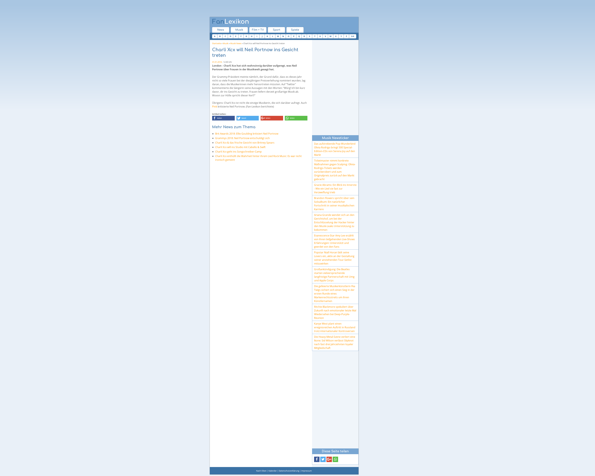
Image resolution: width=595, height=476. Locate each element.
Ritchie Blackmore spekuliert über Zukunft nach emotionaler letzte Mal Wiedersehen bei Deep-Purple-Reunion (335, 312)
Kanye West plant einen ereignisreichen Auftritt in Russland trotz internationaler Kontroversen (334, 327)
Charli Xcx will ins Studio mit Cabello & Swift (240, 147)
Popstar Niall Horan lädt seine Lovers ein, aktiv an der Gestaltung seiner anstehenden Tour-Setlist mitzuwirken (334, 258)
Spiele (295, 29)
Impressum (306, 470)
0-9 (352, 36)
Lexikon (230, 21)
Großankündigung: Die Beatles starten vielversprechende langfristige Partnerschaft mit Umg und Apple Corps (334, 275)
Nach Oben (261, 470)
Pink (214, 106)
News (220, 29)
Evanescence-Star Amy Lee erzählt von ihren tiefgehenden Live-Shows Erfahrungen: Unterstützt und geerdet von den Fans (334, 241)
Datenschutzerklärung (289, 470)
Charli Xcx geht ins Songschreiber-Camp (238, 151)
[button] (223, 118)
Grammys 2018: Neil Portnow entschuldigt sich (242, 138)
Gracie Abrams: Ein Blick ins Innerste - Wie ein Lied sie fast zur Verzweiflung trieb (335, 188)
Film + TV (258, 29)
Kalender (273, 470)
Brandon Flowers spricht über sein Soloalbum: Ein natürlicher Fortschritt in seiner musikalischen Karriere (334, 203)
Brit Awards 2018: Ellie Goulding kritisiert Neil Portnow (246, 133)
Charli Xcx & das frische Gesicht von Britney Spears (244, 142)
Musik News (235, 43)
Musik (239, 29)
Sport (276, 29)
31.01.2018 (217, 62)
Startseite (216, 43)
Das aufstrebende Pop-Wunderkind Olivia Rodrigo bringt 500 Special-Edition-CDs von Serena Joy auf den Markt (334, 149)
